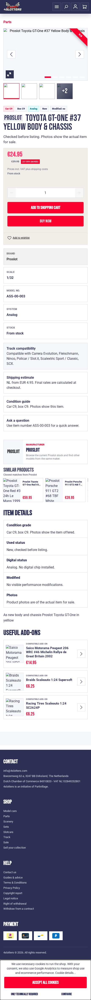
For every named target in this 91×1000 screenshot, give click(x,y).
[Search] (66, 7)
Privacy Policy (11, 887)
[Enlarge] (45, 54)
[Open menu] (56, 7)
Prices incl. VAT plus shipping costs (27, 169)
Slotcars (8, 832)
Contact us (9, 872)
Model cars (10, 811)
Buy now (45, 221)
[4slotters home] (12, 7)
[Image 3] (62, 77)
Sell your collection (14, 847)
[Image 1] (48, 77)
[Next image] (80, 54)
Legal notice (10, 898)
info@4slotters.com (15, 770)
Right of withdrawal (14, 903)
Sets (6, 826)
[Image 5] (75, 77)
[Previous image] (11, 54)
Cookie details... (65, 973)
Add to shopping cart (45, 207)
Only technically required (24, 994)
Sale (6, 842)
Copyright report (12, 893)
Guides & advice (13, 877)
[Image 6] (82, 77)
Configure (66, 994)
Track (6, 837)
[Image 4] (68, 77)
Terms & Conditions (15, 882)
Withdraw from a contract (18, 908)
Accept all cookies (45, 982)
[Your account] (75, 7)
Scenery (8, 821)
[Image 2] (55, 77)
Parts (6, 816)
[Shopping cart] (84, 7)
